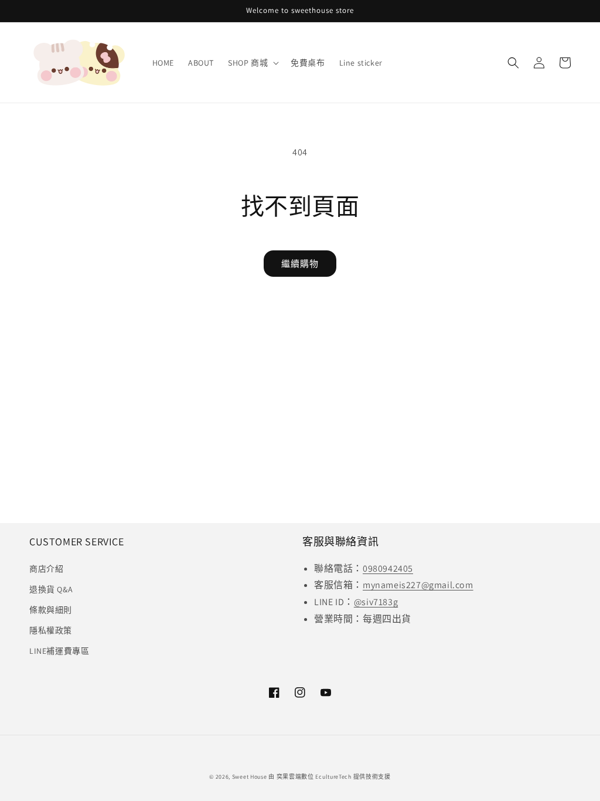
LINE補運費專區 (59, 651)
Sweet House (249, 776)
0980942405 (388, 568)
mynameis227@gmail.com (418, 585)
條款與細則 (50, 610)
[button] (252, 62)
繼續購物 (300, 263)
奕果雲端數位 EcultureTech (314, 776)
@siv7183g (376, 602)
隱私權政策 (50, 630)
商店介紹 (46, 569)
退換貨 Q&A (51, 589)
